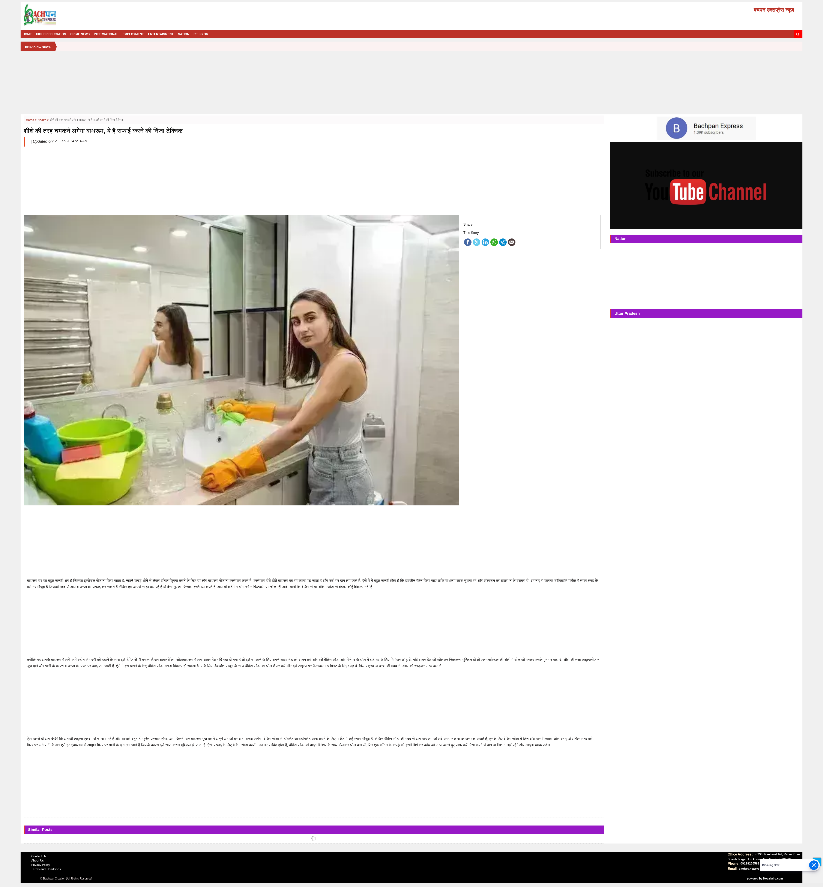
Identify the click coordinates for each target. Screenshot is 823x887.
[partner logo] (147, 14)
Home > (32, 119)
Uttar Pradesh (627, 313)
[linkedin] (485, 242)
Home (27, 34)
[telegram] (503, 242)
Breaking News (38, 46)
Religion (201, 34)
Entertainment (161, 34)
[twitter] (476, 242)
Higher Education (51, 34)
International (106, 34)
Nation (183, 34)
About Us (37, 860)
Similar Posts (40, 829)
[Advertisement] (411, 84)
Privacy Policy (40, 864)
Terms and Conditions (46, 869)
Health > (44, 119)
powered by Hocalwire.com (765, 878)
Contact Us (38, 856)
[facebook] (467, 242)
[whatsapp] (494, 242)
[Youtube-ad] (706, 185)
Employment (133, 34)
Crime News (80, 34)
